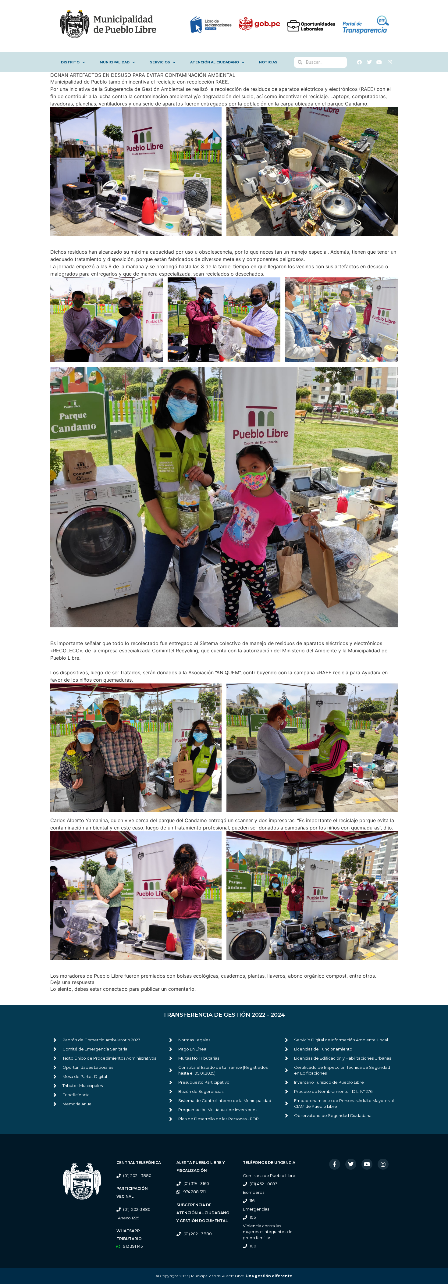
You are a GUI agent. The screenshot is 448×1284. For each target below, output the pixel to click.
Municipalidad (115, 62)
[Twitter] (350, 1164)
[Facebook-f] (334, 1164)
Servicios (160, 62)
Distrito (70, 62)
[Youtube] (366, 1164)
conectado (115, 989)
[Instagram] (383, 1164)
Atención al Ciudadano (214, 62)
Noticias (268, 62)
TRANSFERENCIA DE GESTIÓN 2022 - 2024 (224, 1014)
